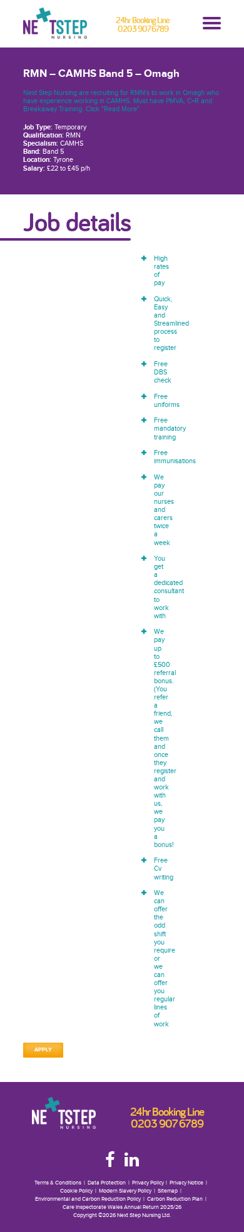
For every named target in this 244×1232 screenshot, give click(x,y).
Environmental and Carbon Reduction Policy (88, 1199)
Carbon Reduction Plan (175, 1199)
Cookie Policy (76, 1191)
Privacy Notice (186, 1182)
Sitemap (168, 1191)
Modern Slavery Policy (125, 1191)
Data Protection (107, 1182)
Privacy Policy (148, 1182)
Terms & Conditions (57, 1182)
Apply (43, 1049)
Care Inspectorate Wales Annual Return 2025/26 (122, 1207)
